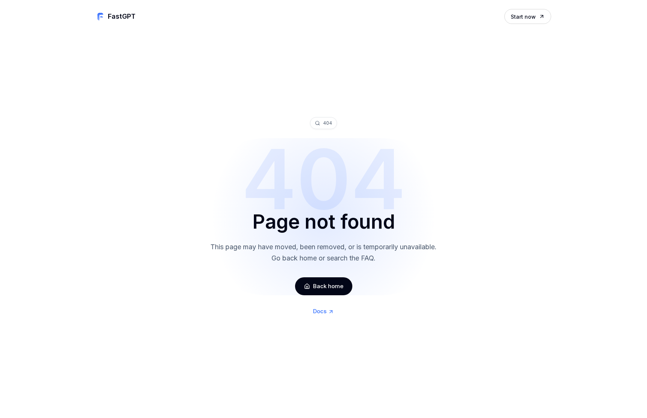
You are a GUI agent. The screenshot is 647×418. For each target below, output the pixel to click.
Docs (319, 311)
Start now (523, 16)
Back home (328, 286)
